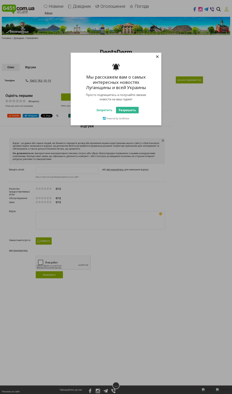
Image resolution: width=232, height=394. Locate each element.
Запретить (104, 116)
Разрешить (127, 116)
